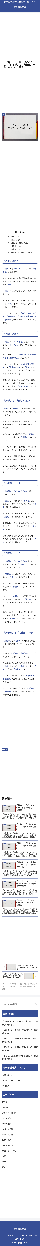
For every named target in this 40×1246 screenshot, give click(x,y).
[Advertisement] (20, 37)
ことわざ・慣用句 (9, 1113)
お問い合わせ (7, 1075)
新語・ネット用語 (9, 1151)
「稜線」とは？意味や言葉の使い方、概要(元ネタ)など (19, 1040)
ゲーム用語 (6, 1124)
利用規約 (5, 1086)
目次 (17, 232)
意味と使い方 (7, 1145)
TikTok (5, 1108)
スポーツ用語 (7, 1129)
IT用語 (4, 1102)
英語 (4, 1161)
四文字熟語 (6, 1140)
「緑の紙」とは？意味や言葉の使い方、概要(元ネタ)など (20, 1031)
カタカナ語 (6, 1118)
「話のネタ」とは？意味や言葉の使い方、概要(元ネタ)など (20, 1023)
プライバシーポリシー (11, 1080)
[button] (36, 1004)
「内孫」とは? (15, 240)
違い (5, 749)
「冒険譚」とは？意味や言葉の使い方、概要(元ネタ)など (20, 1048)
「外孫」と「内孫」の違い (19, 243)
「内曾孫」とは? (16, 249)
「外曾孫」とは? (16, 246)
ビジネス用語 (7, 1135)
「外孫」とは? (15, 236)
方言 (4, 1156)
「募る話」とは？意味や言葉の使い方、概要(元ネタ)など (20, 1057)
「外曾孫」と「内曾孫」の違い (21, 252)
